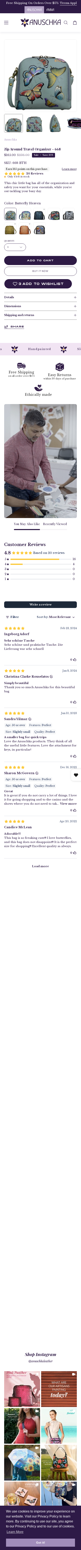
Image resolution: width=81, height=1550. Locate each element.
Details (9, 297)
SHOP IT (22, 1389)
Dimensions (12, 306)
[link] (22, 1389)
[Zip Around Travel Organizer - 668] (13, 123)
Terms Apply (31, 3)
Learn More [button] (15, 1532)
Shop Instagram (40, 1354)
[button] (66, 22)
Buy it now (40, 271)
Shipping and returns (19, 315)
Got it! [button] (40, 1542)
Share (17, 326)
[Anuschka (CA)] (41, 22)
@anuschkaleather (40, 1361)
